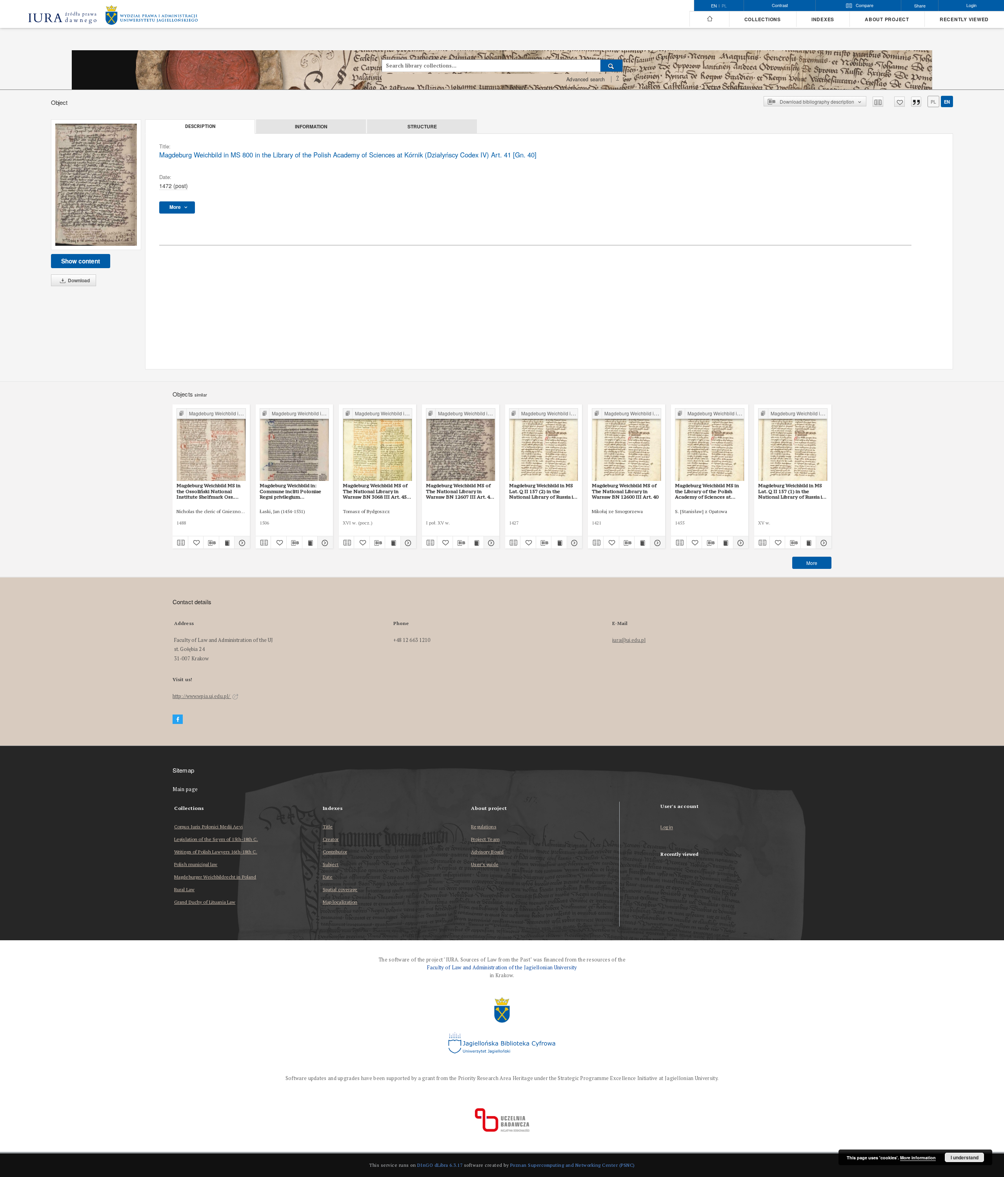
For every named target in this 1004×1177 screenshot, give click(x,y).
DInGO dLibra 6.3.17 (440, 1165)
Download (78, 280)
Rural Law (184, 889)
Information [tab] (311, 126)
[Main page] (709, 19)
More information (918, 1158)
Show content (80, 261)
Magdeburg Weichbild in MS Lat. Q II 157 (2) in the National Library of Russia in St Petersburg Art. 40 (542, 491)
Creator (331, 839)
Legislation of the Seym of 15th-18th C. (216, 839)
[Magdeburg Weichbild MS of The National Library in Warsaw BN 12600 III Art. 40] (626, 445)
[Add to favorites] (899, 102)
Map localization (340, 902)
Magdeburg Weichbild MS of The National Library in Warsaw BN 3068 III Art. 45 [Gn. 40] (375, 491)
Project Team (485, 839)
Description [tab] (200, 126)
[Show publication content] (227, 542)
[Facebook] (178, 719)
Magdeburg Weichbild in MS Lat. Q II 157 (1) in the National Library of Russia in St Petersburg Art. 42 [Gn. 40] (792, 491)
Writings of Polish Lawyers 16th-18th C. (215, 852)
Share (920, 6)
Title (328, 827)
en (947, 102)
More (811, 562)
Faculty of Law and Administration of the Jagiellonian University (502, 967)
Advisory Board (487, 852)
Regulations (483, 827)
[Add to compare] (878, 102)
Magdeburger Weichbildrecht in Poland (215, 877)
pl (724, 5)
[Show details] (241, 542)
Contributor (335, 852)
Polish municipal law (195, 864)
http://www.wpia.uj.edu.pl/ (202, 696)
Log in (666, 827)
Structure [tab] (422, 126)
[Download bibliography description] (211, 542)
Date (328, 877)
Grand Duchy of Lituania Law (204, 902)
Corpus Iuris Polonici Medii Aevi (208, 827)
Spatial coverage (340, 889)
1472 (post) (173, 186)
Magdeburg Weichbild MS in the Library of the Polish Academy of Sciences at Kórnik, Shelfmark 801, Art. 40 (707, 491)
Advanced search (585, 79)
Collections (762, 19)
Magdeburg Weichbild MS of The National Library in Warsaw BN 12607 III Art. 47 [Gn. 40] (459, 491)
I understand (965, 1157)
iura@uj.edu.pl (629, 640)
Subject (331, 864)
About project (887, 19)
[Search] (611, 65)
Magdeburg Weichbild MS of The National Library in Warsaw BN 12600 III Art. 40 (625, 491)
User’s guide (484, 864)
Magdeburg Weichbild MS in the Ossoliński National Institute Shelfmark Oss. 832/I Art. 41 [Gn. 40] (208, 491)
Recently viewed (964, 19)
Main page (185, 789)
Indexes (822, 19)
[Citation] (916, 102)
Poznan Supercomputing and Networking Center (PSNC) (572, 1165)
